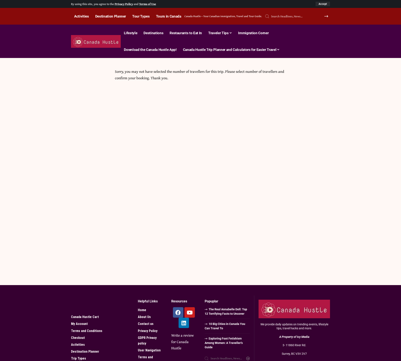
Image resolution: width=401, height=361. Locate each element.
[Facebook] (178, 312)
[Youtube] (189, 312)
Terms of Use (147, 4)
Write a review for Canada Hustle (182, 341)
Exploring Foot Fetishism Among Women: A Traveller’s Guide (224, 343)
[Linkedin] (184, 323)
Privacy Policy (124, 4)
